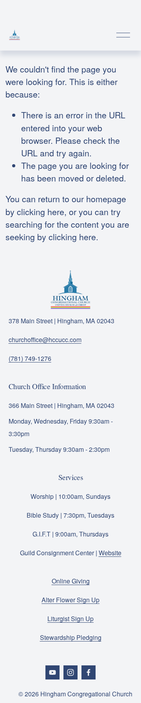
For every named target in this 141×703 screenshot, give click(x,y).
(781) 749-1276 (30, 358)
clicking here (40, 211)
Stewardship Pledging (70, 637)
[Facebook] (88, 672)
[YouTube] (52, 672)
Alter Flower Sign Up (70, 599)
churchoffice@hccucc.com (45, 339)
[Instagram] (70, 672)
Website (110, 552)
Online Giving (71, 580)
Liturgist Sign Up (70, 618)
